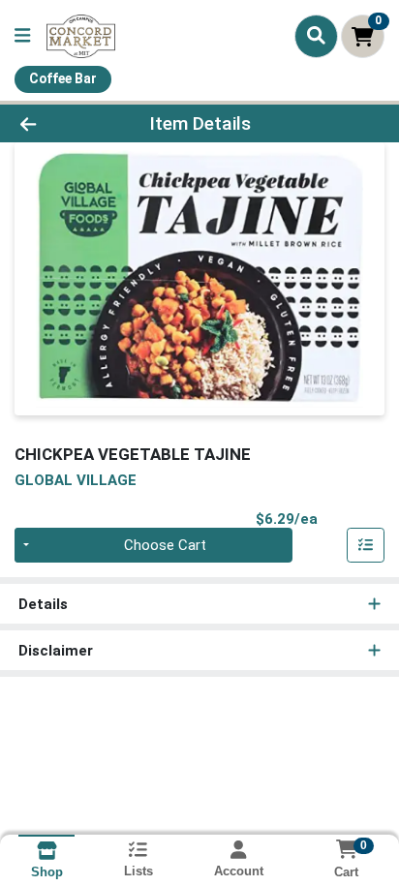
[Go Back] (61, 123)
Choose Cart (165, 545)
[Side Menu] (22, 36)
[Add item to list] (366, 545)
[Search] (316, 35)
